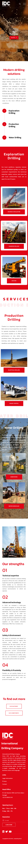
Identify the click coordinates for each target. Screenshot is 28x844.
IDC (12, 838)
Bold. (20, 838)
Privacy (4, 781)
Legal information (7, 778)
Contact (4, 784)
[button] (14, 211)
